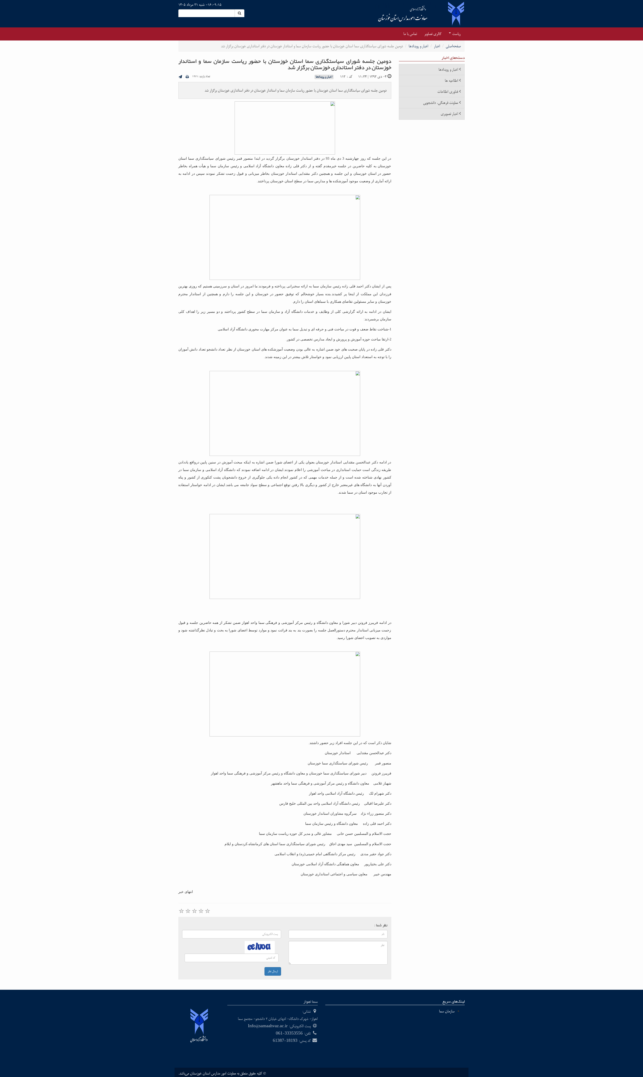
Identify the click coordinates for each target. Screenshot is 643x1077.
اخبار (437, 46)
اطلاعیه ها (451, 80)
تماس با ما (410, 34)
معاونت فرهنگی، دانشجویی (440, 103)
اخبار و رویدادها (418, 46)
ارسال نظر (273, 971)
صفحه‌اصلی (453, 46)
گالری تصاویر (432, 34)
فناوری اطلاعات (448, 92)
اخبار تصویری (449, 114)
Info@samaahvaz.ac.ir (268, 1026)
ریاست (456, 34)
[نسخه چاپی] (187, 77)
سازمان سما (447, 1011)
